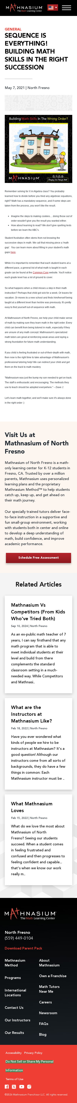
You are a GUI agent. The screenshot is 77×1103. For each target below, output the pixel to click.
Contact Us (14, 1008)
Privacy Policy (33, 1053)
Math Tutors (49, 989)
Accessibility (14, 1053)
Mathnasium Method (15, 963)
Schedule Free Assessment (38, 557)
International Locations (15, 993)
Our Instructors (17, 1020)
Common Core (41, 272)
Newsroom (48, 1013)
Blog (42, 1035)
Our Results (14, 1033)
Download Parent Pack (23, 948)
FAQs (43, 1024)
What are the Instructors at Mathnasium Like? (31, 714)
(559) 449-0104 (19, 938)
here (13, 252)
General (13, 29)
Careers (45, 1002)
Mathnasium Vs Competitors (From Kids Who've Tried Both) (38, 612)
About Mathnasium (49, 963)
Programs (13, 978)
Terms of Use (14, 1079)
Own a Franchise (53, 976)
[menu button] (52, 7)
